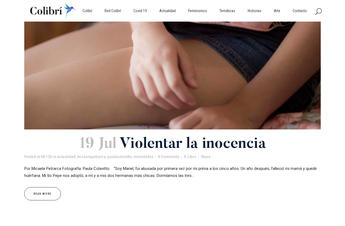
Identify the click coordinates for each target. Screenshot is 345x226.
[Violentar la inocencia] (172, 75)
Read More (42, 193)
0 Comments (168, 156)
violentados (143, 156)
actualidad (66, 156)
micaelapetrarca (91, 156)
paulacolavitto (119, 156)
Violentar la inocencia (192, 144)
